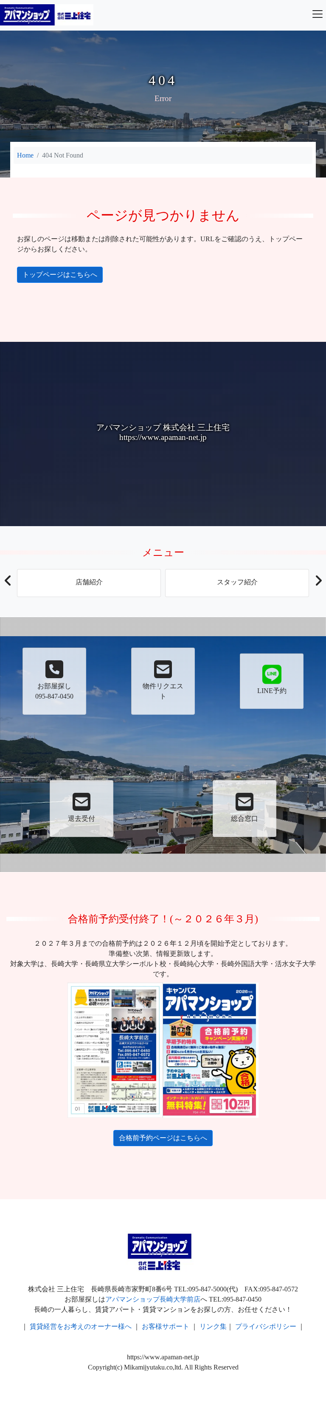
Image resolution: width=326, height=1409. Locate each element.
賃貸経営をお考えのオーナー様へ (81, 1326)
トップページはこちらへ (59, 274)
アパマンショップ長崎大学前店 (152, 1299)
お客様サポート (165, 1326)
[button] (8, 583)
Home (25, 155)
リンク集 (213, 1326)
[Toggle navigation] (317, 14)
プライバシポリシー (265, 1326)
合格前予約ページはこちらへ (163, 1137)
